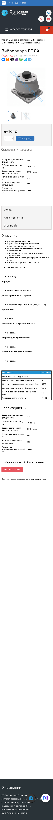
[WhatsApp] (21, 59)
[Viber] (16, 59)
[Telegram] (30, 59)
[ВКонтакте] (3, 59)
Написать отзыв (12, 469)
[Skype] (25, 59)
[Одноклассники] (7, 59)
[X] (12, 59)
